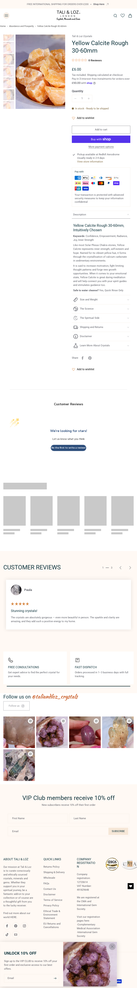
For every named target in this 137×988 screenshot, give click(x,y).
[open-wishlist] (131, 886)
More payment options (101, 147)
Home (3, 26)
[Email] (15, 934)
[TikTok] (7, 934)
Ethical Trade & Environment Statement (51, 915)
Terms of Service (52, 900)
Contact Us (49, 888)
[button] (101, 130)
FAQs (46, 883)
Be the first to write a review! (68, 447)
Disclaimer (49, 894)
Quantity (77, 91)
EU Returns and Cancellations (51, 925)
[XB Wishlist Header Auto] (122, 15)
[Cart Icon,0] (130, 16)
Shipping (92, 74)
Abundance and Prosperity (21, 26)
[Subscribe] (55, 978)
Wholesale (49, 877)
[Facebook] (7, 926)
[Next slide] (130, 567)
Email (11, 978)
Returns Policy (51, 866)
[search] (115, 15)
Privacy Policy (51, 905)
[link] (16, 705)
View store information (90, 161)
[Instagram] (24, 926)
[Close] (112, 946)
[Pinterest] (15, 926)
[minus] (75, 98)
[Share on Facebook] (82, 358)
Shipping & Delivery (54, 872)
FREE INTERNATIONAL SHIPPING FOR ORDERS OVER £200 (58, 4)
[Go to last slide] (120, 567)
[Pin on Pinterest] (90, 358)
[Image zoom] (40, 72)
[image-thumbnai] (8, 35)
